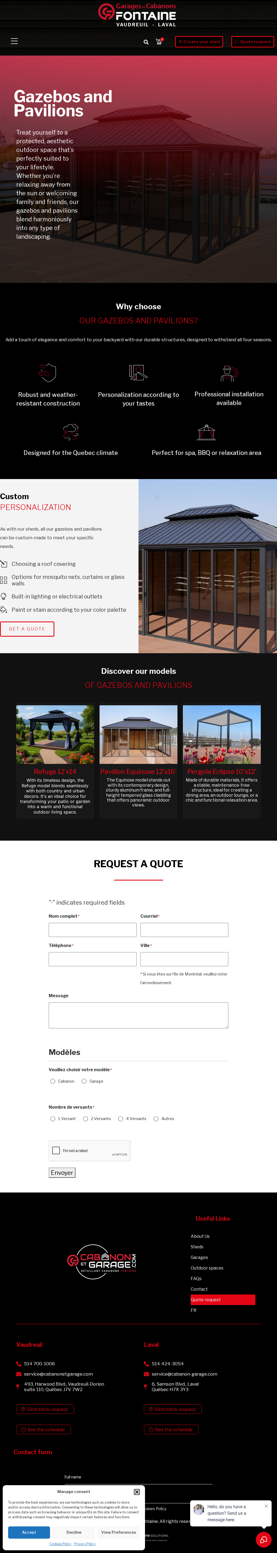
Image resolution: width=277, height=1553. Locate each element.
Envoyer (62, 1172)
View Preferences (118, 1532)
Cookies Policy (60, 1544)
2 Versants (101, 1118)
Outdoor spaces (207, 1268)
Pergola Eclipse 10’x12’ (221, 772)
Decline (74, 1532)
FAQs (196, 1278)
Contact (199, 1289)
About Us (200, 1236)
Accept (29, 1532)
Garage (96, 1081)
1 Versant (67, 1118)
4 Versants (136, 1118)
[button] (137, 1492)
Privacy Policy (84, 1544)
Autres (167, 1118)
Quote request (206, 1299)
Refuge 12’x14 (55, 772)
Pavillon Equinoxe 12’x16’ (138, 772)
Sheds (197, 1246)
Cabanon (66, 1081)
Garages (199, 1257)
